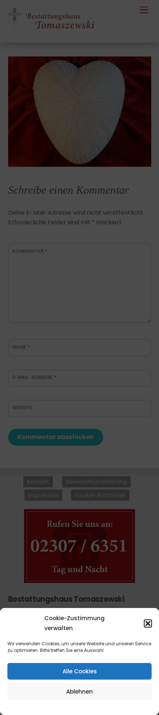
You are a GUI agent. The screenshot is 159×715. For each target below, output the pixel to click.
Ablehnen (79, 691)
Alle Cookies (79, 671)
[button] (148, 623)
